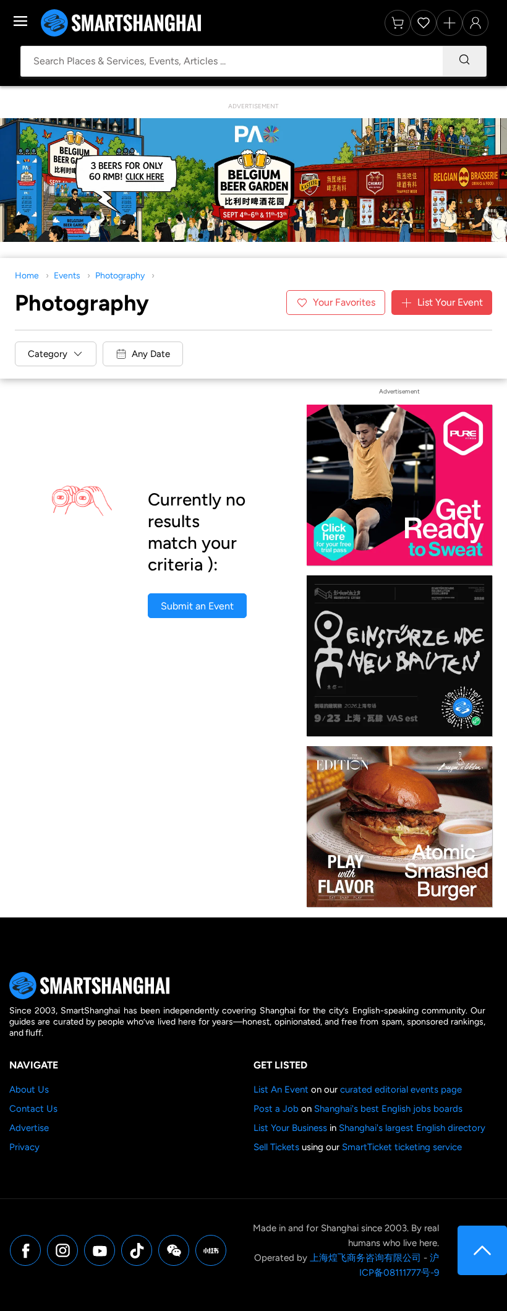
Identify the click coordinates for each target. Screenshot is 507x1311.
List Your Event (450, 302)
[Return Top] (482, 1250)
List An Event (281, 1089)
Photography (120, 275)
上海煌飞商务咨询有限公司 (365, 1257)
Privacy (24, 1147)
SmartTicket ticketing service (402, 1147)
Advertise (29, 1127)
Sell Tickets (276, 1147)
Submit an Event (197, 606)
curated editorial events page (401, 1089)
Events (67, 275)
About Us (29, 1089)
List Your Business (290, 1127)
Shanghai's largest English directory (412, 1127)
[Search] (464, 61)
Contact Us (33, 1108)
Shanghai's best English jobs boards (388, 1108)
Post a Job (276, 1108)
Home (27, 275)
